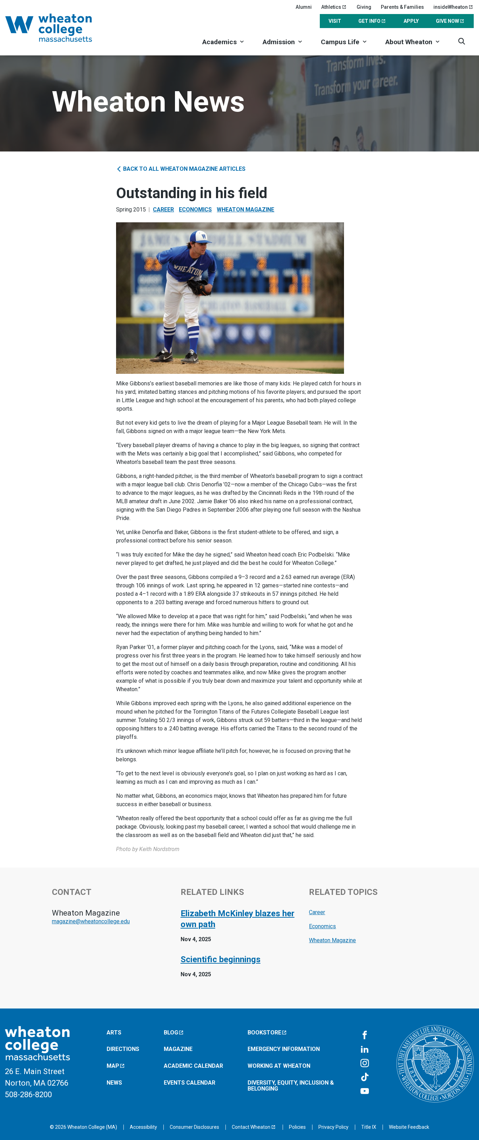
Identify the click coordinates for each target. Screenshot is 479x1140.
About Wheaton (408, 42)
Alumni (304, 7)
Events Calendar (189, 1082)
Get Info (369, 21)
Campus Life (340, 42)
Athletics (331, 7)
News (114, 1082)
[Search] (462, 41)
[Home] (57, 27)
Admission (279, 42)
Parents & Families (402, 7)
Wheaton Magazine (245, 209)
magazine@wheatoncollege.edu (91, 921)
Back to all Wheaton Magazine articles (183, 169)
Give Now (447, 21)
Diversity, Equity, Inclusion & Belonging (291, 1085)
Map (113, 1066)
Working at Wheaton (279, 1066)
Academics (219, 42)
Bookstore (264, 1032)
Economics (195, 209)
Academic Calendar (193, 1066)
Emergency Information (284, 1049)
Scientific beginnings (221, 959)
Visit (335, 21)
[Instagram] (364, 1064)
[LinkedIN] (364, 1050)
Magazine (178, 1049)
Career (163, 209)
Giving (364, 7)
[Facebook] (364, 1035)
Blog (171, 1032)
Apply (411, 21)
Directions (123, 1049)
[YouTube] (364, 1092)
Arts (114, 1032)
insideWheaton (450, 7)
